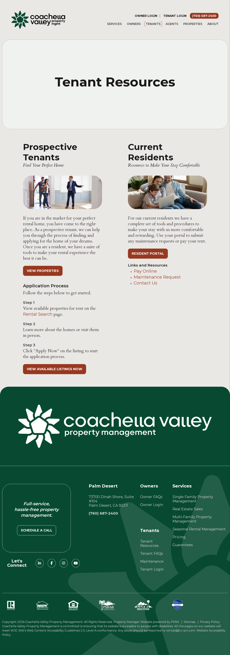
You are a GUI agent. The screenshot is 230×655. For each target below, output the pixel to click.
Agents (172, 24)
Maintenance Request (157, 277)
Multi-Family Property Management (192, 519)
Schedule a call (36, 530)
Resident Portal (148, 254)
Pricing (178, 537)
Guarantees (182, 545)
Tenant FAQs (151, 553)
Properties (192, 24)
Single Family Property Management (192, 499)
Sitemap (190, 622)
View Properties (43, 271)
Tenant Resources (149, 543)
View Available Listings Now (54, 369)
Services (114, 24)
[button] (40, 563)
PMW (175, 622)
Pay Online (145, 271)
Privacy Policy (210, 622)
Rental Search (37, 314)
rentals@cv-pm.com (180, 630)
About (212, 24)
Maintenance (152, 561)
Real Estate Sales (187, 509)
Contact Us (145, 283)
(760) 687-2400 (204, 16)
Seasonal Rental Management (199, 529)
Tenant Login (175, 16)
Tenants (153, 24)
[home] (38, 19)
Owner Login (146, 16)
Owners (134, 24)
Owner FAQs (151, 497)
